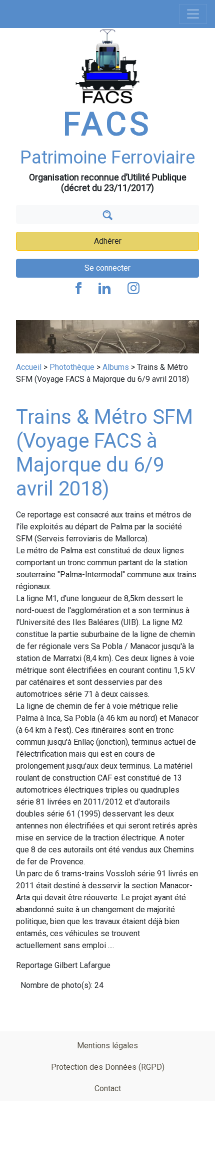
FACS (107, 124)
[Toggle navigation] (193, 14)
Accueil (29, 367)
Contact (107, 1088)
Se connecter (107, 268)
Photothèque (72, 367)
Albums (115, 367)
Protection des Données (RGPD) (107, 1067)
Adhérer (108, 241)
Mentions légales (107, 1045)
